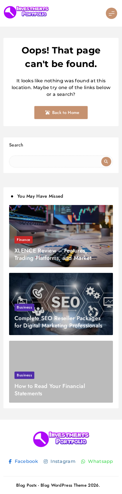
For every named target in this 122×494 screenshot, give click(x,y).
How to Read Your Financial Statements (49, 390)
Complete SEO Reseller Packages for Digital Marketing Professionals (58, 322)
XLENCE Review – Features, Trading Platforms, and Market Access (52, 258)
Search (16, 145)
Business (24, 307)
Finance (23, 239)
